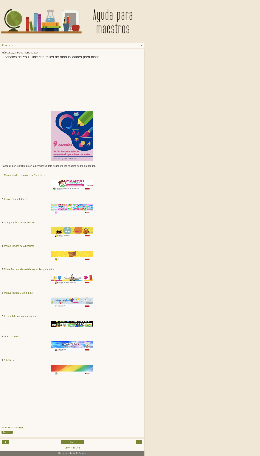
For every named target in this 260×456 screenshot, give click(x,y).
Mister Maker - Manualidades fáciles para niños (29, 269)
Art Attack (9, 360)
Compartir (7, 432)
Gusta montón (11, 336)
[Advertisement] (72, 87)
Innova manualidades (15, 199)
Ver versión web (72, 448)
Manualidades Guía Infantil (18, 293)
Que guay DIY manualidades (19, 222)
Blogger (82, 453)
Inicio (72, 442)
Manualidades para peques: (19, 246)
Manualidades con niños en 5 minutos (24, 175)
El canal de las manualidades (20, 316)
